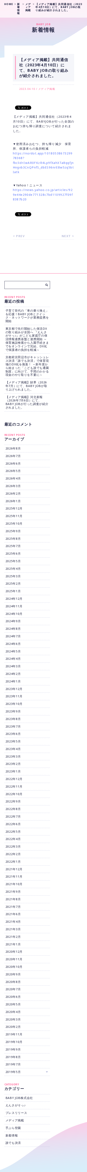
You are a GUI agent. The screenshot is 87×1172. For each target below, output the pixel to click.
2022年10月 (14, 794)
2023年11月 (14, 696)
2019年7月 (13, 1064)
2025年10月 (14, 523)
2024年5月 (13, 651)
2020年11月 (14, 959)
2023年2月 (13, 764)
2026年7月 (13, 456)
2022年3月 (13, 846)
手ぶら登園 (13, 1128)
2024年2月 (13, 674)
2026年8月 (13, 448)
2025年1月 (13, 591)
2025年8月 (13, 539)
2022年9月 (13, 801)
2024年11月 (14, 606)
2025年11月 (14, 516)
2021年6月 (13, 914)
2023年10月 (14, 704)
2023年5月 (13, 741)
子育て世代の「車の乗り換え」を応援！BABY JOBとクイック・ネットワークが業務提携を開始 (27, 315)
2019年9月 (13, 1049)
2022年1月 (13, 862)
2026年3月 (13, 486)
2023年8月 (13, 719)
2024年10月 (14, 614)
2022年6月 (13, 824)
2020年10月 (14, 967)
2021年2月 (13, 937)
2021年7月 (13, 907)
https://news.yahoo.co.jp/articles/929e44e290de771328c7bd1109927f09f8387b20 (43, 194)
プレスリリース (16, 1113)
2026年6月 (13, 463)
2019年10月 (14, 1042)
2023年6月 (13, 734)
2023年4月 (13, 749)
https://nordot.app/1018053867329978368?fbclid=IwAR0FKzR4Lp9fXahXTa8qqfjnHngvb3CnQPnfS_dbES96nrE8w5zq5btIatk (43, 162)
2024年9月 (13, 621)
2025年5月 (13, 561)
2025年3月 (13, 576)
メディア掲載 (46, 89)
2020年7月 (13, 989)
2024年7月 (13, 636)
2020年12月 (14, 952)
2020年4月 (13, 1012)
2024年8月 (13, 629)
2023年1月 (13, 771)
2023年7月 (13, 726)
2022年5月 (13, 832)
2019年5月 (13, 1072)
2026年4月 (13, 478)
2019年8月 (13, 1057)
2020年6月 (13, 997)
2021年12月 (14, 869)
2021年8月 (13, 899)
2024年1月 (13, 681)
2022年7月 (13, 816)
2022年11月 (14, 786)
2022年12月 (14, 779)
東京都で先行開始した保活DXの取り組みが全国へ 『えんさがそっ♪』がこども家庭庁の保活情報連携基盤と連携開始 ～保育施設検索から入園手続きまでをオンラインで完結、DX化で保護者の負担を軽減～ (27, 339)
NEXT (66, 236)
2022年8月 (13, 809)
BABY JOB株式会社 (19, 1098)
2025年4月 (13, 569)
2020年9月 (13, 974)
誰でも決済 (13, 1143)
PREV (20, 236)
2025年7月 (13, 546)
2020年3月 (13, 1019)
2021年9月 (13, 892)
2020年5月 (13, 1004)
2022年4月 (13, 839)
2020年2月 (13, 1027)
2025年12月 (14, 508)
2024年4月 (13, 659)
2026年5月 (13, 471)
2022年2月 (13, 854)
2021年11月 (14, 876)
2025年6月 (13, 553)
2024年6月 (13, 644)
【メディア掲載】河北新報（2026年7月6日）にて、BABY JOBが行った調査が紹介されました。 (27, 402)
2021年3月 (13, 929)
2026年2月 (13, 493)
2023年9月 (13, 711)
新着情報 (11, 1135)
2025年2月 (13, 583)
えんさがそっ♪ (15, 1105)
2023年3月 (13, 756)
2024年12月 (14, 599)
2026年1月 (13, 501)
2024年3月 (13, 666)
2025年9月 (13, 531)
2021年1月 (13, 944)
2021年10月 (14, 884)
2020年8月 (13, 982)
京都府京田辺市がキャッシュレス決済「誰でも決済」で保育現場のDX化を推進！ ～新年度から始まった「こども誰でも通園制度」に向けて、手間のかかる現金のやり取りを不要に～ (27, 366)
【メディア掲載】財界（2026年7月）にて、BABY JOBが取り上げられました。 (26, 385)
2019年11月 (14, 1034)
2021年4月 (13, 922)
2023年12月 (14, 689)
